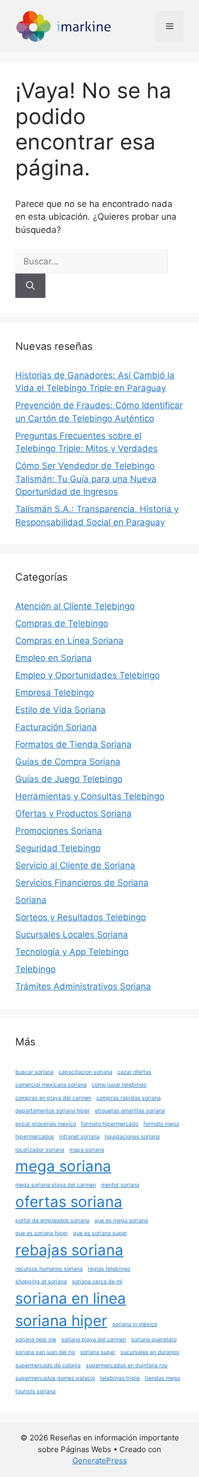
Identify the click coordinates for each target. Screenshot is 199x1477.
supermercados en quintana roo (126, 1365)
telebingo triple (120, 1378)
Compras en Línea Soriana (69, 641)
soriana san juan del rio (45, 1352)
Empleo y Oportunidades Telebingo (87, 675)
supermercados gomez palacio (55, 1378)
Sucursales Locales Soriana (71, 934)
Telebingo (35, 969)
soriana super (97, 1352)
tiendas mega (162, 1378)
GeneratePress (99, 1460)
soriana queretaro (154, 1339)
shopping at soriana (41, 1281)
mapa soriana (86, 1150)
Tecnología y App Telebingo (72, 952)
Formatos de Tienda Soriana (73, 744)
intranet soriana (79, 1136)
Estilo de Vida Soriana (60, 710)
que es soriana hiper (41, 1233)
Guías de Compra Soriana (67, 762)
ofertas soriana (68, 1202)
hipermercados (34, 1136)
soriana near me (35, 1339)
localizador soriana (39, 1150)
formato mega (161, 1124)
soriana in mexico (134, 1324)
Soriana (30, 900)
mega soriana (63, 1166)
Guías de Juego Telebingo (68, 779)
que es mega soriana (121, 1220)
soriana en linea (70, 1298)
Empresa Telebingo (54, 692)
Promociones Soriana (58, 831)
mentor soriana (120, 1185)
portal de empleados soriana (52, 1220)
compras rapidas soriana (128, 1098)
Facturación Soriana (56, 727)
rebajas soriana (69, 1250)
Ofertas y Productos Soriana (73, 813)
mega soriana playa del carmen (55, 1185)
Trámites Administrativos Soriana (83, 986)
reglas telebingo (109, 1268)
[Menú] (170, 26)
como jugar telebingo (119, 1084)
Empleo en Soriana (53, 658)
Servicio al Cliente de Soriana (75, 865)
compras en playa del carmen (53, 1098)
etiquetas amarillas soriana (130, 1110)
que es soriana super (100, 1233)
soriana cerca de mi (97, 1281)
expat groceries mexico (45, 1124)
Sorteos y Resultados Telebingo (80, 917)
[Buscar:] (91, 261)
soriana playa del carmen (93, 1339)
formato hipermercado (109, 1124)
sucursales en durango (149, 1352)
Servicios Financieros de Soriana (81, 883)
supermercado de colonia (48, 1365)
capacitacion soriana (85, 1072)
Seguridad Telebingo (58, 848)
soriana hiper (61, 1321)
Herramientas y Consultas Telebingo (89, 796)
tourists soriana (35, 1391)
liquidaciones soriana (132, 1136)
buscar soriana (34, 1072)
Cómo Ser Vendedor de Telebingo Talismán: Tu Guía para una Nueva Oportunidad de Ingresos (86, 479)
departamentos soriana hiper (52, 1110)
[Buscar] (30, 286)
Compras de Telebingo (61, 623)
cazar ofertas (134, 1072)
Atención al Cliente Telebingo (75, 606)
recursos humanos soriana (49, 1268)
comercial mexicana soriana (51, 1084)
